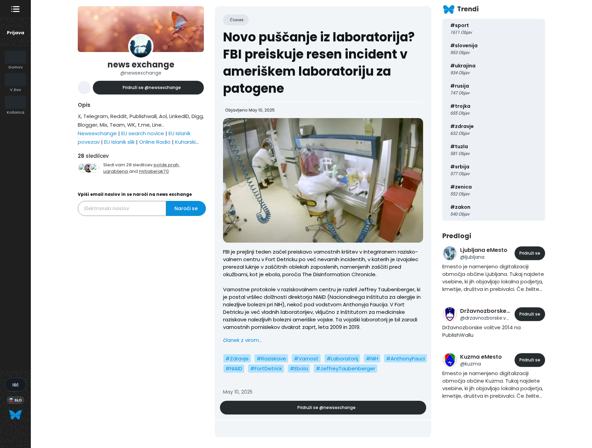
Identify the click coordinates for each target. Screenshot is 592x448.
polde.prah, (166, 165)
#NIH (372, 358)
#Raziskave (271, 358)
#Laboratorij (342, 358)
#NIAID (233, 368)
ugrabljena (116, 171)
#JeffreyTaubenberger (345, 368)
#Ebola (299, 368)
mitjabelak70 (154, 171)
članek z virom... (242, 340)
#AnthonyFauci (405, 358)
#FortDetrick (266, 368)
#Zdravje (237, 358)
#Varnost (306, 358)
